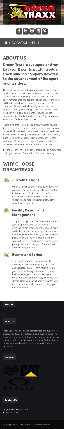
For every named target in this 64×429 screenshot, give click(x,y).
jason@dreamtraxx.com (18, 409)
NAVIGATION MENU (23, 43)
